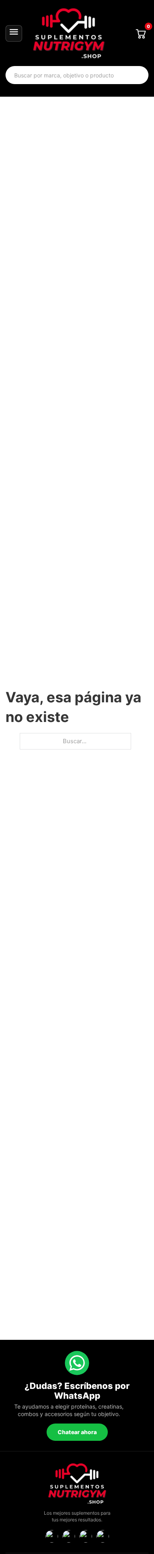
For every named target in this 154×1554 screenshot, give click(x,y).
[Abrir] (14, 33)
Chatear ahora (77, 1432)
